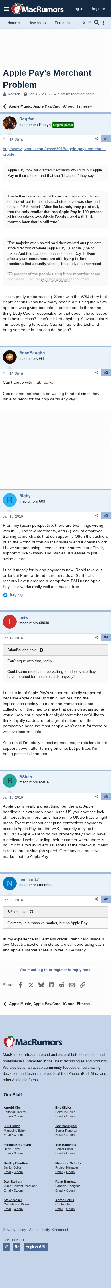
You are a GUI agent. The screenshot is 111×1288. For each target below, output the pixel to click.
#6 (106, 899)
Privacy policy (14, 1230)
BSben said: (17, 912)
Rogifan (14, 94)
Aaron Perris (65, 1200)
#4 (106, 637)
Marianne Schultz (68, 1163)
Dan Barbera (13, 1181)
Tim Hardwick (66, 1144)
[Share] (96, 138)
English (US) (36, 1247)
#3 (106, 516)
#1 (106, 139)
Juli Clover (12, 1126)
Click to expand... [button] (55, 280)
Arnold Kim (12, 1107)
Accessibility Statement (48, 1230)
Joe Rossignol (66, 1126)
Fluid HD (18, 1240)
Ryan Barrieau (66, 1181)
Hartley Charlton (16, 1163)
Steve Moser (13, 1200)
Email (7, 1116)
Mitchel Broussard (17, 1144)
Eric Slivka (63, 1107)
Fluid (6, 1240)
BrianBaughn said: (22, 650)
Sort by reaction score (76, 94)
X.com (18, 1116)
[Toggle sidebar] (104, 22)
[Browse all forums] (89, 23)
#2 (106, 373)
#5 (106, 797)
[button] (6, 8)
